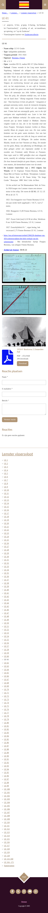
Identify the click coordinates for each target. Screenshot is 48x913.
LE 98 (6, 783)
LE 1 (6, 460)
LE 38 (6, 583)
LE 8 (6, 484)
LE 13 (6, 500)
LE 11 (6, 493)
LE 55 (6, 640)
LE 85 (6, 739)
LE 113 (7, 832)
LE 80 (6, 723)
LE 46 (6, 610)
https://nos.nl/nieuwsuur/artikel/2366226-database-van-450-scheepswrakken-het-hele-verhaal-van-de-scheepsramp (24, 238)
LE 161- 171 (9, 862)
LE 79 (6, 719)
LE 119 (7, 852)
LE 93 (6, 766)
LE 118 (7, 849)
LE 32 (6, 563)
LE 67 (6, 680)
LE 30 (6, 557)
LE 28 (6, 550)
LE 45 (6, 606)
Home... (5, 13)
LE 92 (6, 763)
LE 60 (6, 656)
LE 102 (7, 796)
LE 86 (6, 743)
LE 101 (7, 793)
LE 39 (6, 586)
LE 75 (6, 706)
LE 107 (7, 813)
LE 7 (6, 480)
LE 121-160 (8, 859)
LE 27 (6, 547)
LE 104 (7, 802)
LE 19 (6, 520)
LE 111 (6, 826)
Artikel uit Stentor (11, 250)
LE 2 (6, 464)
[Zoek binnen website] (3, 4)
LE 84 (6, 736)
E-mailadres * (7, 389)
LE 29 (6, 553)
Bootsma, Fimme (18, 58)
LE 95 (6, 773)
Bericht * (5, 401)
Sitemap (24, 902)
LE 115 (7, 839)
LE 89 (6, 753)
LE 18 (6, 517)
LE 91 (6, 759)
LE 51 (6, 626)
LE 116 (7, 842)
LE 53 (6, 633)
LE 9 (6, 487)
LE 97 (6, 779)
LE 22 (6, 530)
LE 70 (6, 690)
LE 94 (6, 769)
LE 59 (6, 653)
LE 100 (7, 789)
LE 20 (6, 523)
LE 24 (6, 537)
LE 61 (41, 13)
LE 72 (6, 696)
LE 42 (6, 597)
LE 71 (6, 693)
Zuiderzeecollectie (31, 35)
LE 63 (6, 666)
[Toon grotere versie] (24, 268)
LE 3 (6, 467)
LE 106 (7, 809)
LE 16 (6, 510)
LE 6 (6, 477)
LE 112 (7, 829)
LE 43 (6, 600)
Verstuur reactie (10, 420)
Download (23, 363)
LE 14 (6, 503)
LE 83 (6, 733)
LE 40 (6, 590)
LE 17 (6, 513)
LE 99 (6, 786)
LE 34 (6, 570)
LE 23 (6, 533)
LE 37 (6, 580)
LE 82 (6, 729)
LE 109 (7, 819)
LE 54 (6, 636)
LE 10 (6, 490)
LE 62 (6, 663)
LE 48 (6, 616)
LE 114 (7, 836)
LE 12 (6, 497)
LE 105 (7, 806)
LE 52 (6, 630)
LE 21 (6, 527)
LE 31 (6, 560)
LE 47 (6, 613)
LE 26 (6, 543)
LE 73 (6, 700)
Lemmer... (14, 13)
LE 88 (6, 749)
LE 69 (6, 686)
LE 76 (6, 710)
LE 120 (7, 856)
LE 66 (6, 676)
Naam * (5, 377)
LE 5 (6, 473)
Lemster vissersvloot (28, 13)
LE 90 (6, 756)
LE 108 (7, 816)
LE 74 (6, 703)
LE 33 (6, 567)
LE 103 (7, 799)
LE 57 (6, 646)
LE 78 (6, 716)
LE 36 (6, 577)
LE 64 (6, 670)
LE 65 (6, 673)
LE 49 (6, 620)
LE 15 (6, 507)
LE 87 (6, 746)
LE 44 (6, 603)
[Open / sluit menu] (45, 4)
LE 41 (6, 593)
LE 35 (6, 573)
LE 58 (6, 650)
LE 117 (7, 846)
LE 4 (6, 470)
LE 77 (6, 713)
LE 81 (6, 726)
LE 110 (7, 822)
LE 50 (6, 623)
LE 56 (6, 643)
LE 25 (6, 540)
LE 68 (6, 683)
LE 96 (6, 776)
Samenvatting (9, 866)
